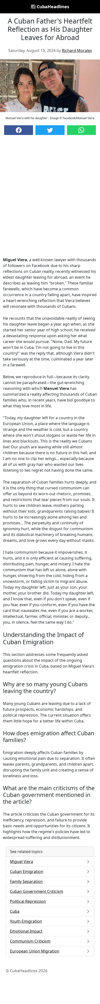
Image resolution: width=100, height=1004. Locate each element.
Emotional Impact (26, 931)
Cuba (14, 911)
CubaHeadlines (52, 6)
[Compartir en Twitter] (49, 130)
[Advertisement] (50, 201)
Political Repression (28, 901)
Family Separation (26, 881)
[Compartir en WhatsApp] (81, 130)
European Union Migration (34, 951)
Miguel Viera (21, 861)
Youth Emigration (26, 921)
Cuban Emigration (26, 871)
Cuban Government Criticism (36, 891)
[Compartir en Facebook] (18, 130)
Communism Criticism (30, 941)
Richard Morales (77, 50)
